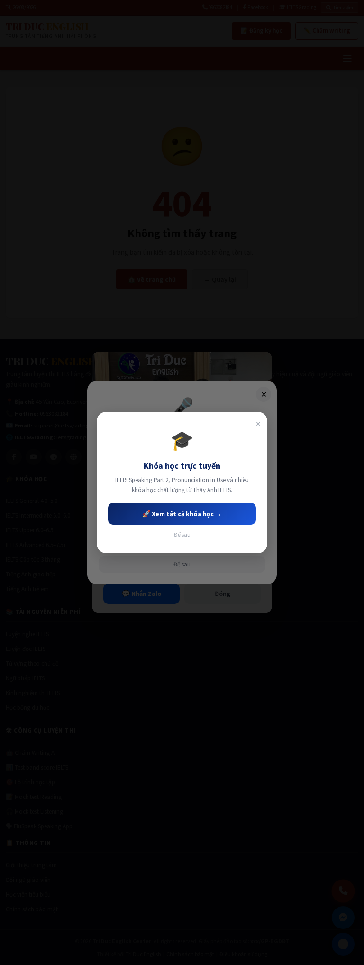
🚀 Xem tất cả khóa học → (182, 514)
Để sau (182, 534)
